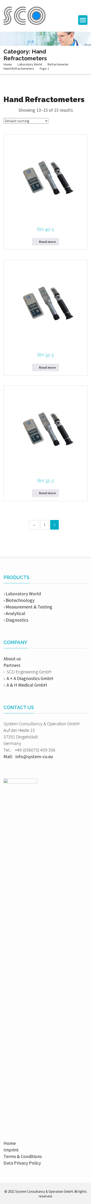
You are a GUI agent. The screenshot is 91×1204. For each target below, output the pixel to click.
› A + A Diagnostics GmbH (28, 678)
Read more (47, 242)
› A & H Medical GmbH (25, 685)
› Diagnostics (16, 620)
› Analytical (14, 613)
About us (12, 658)
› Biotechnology (19, 600)
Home (8, 64)
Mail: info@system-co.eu (28, 756)
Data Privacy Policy (22, 1163)
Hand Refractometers (19, 68)
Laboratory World (30, 64)
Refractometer (58, 64)
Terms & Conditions (23, 1156)
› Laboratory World (22, 593)
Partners (12, 665)
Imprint (11, 1150)
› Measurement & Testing (28, 607)
